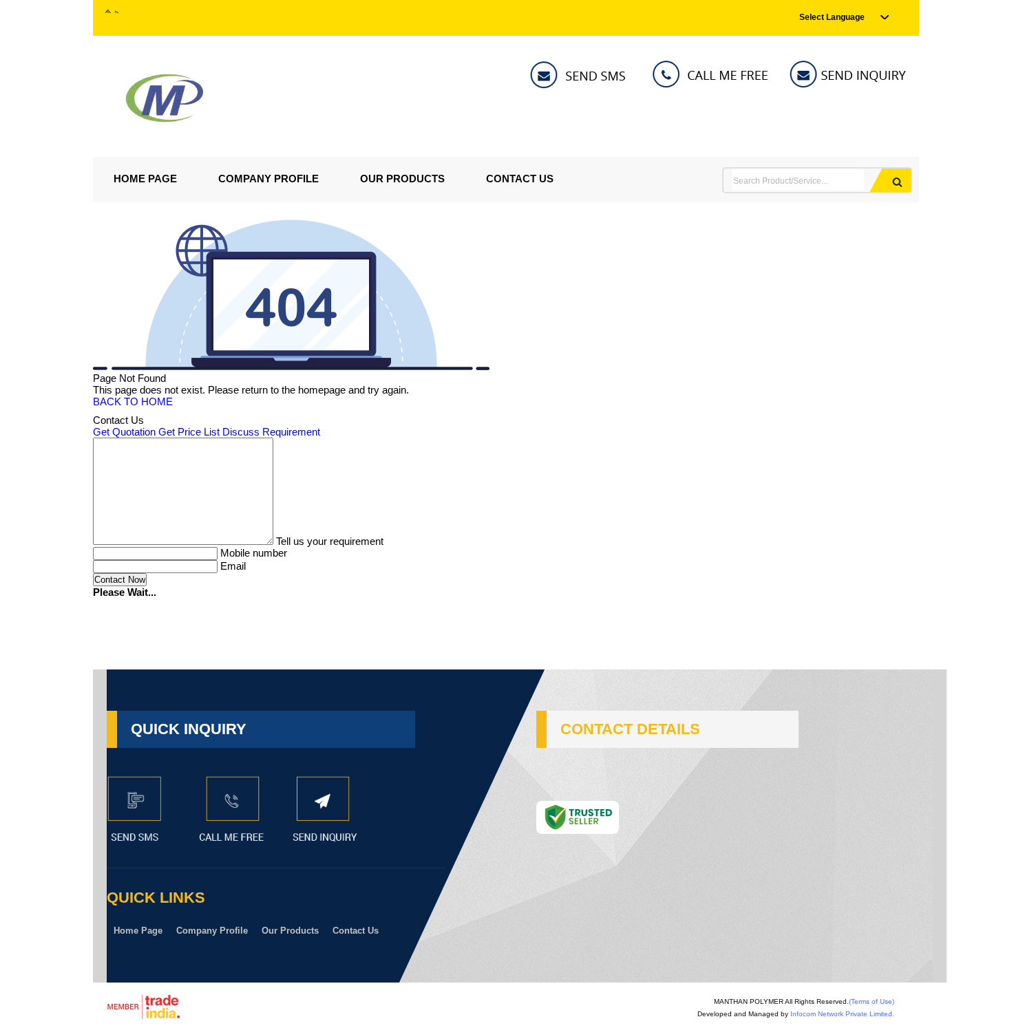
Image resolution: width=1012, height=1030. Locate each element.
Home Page (145, 178)
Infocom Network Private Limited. (842, 1014)
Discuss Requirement (271, 432)
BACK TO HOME (133, 401)
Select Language (832, 17)
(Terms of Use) (871, 1001)
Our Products (402, 178)
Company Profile (268, 178)
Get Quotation (124, 432)
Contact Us (520, 178)
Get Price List (189, 432)
